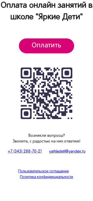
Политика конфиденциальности (46, 177)
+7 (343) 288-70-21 (25, 151)
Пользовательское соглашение (43, 171)
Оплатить (46, 46)
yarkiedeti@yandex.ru (67, 151)
